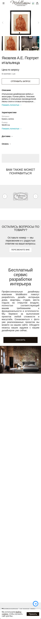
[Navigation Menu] (3, 3)
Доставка (6, 136)
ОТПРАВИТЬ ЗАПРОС (20, 81)
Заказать (20, 340)
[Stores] (37, 3)
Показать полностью (10, 105)
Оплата (5, 144)
